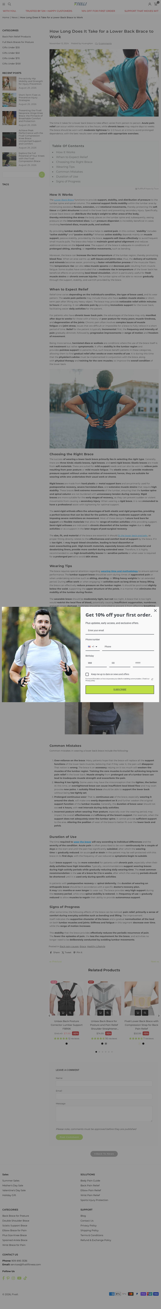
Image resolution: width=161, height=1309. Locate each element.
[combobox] (93, 647)
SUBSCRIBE (119, 689)
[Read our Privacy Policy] (152, 679)
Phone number (93, 639)
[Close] (155, 610)
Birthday (90, 656)
